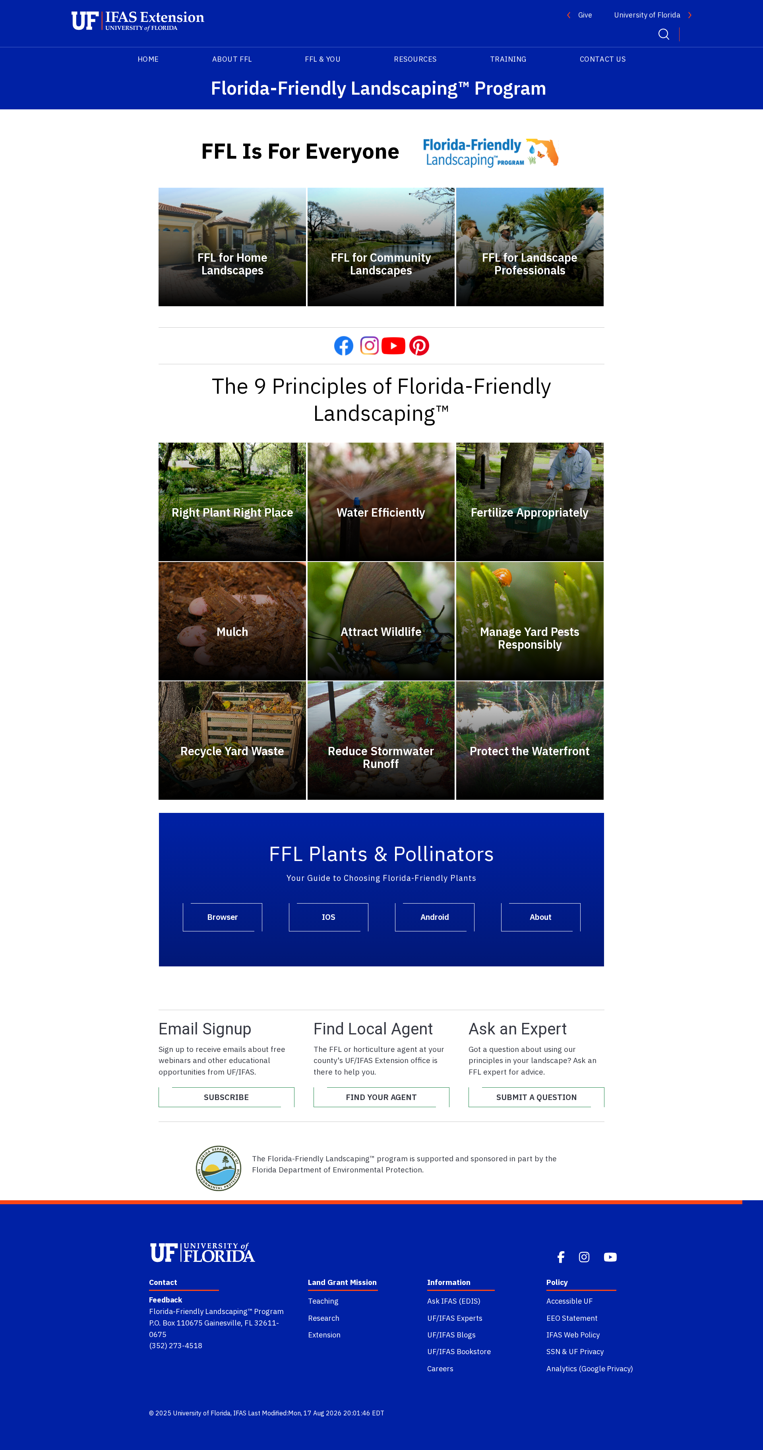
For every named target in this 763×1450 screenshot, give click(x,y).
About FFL (232, 59)
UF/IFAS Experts (454, 1318)
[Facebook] (561, 1256)
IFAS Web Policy (573, 1334)
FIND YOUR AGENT (381, 1097)
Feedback (165, 1299)
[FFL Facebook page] (344, 345)
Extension (324, 1334)
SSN (553, 1351)
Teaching (323, 1301)
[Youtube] (611, 1256)
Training (508, 59)
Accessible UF (569, 1301)
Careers (440, 1368)
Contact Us (603, 59)
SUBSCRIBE (226, 1097)
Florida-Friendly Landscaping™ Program (216, 1311)
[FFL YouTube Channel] (393, 345)
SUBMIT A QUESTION (536, 1097)
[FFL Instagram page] (370, 345)
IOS (328, 917)
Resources (415, 59)
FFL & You (323, 59)
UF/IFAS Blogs (451, 1334)
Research (323, 1318)
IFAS (239, 1413)
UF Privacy (586, 1351)
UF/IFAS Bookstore (459, 1351)
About (541, 917)
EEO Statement (572, 1318)
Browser (222, 917)
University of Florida (647, 14)
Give (585, 14)
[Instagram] (585, 1256)
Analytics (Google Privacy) (589, 1368)
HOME (148, 59)
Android (434, 917)
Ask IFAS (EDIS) (453, 1301)
